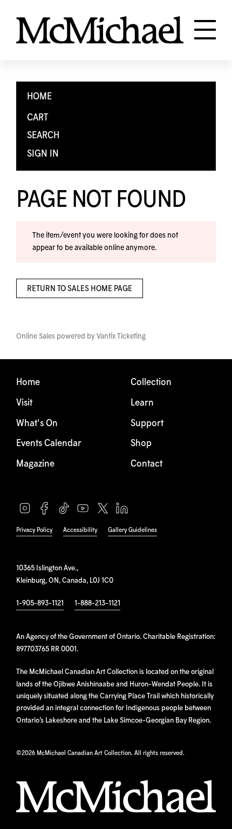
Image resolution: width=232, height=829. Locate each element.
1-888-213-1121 (97, 603)
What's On (37, 423)
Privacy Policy (34, 530)
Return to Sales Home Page (79, 289)
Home (28, 382)
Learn (142, 403)
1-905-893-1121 (40, 603)
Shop (141, 443)
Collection (151, 382)
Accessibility (80, 530)
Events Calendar (48, 443)
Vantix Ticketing (121, 336)
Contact (146, 464)
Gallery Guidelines (132, 530)
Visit (24, 403)
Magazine (35, 464)
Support (147, 423)
